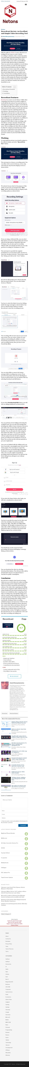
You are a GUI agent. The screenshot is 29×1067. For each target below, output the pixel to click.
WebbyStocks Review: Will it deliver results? (18, 772)
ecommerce (8, 997)
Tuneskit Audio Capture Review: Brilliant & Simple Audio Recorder (19, 736)
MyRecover (4, 838)
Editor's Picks (9, 999)
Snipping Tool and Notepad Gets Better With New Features (14, 904)
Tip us (7, 951)
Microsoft (8, 1017)
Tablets (7, 1040)
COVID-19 (13, 52)
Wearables (8, 1052)
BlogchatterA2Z (9, 981)
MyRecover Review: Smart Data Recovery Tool (19, 730)
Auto (7, 976)
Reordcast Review (14, 713)
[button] (14, 87)
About (7, 936)
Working (5, 91)
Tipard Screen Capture (7, 877)
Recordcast (4, 713)
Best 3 (7, 979)
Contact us (8, 938)
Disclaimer (8, 941)
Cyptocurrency (9, 992)
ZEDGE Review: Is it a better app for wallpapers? (19, 752)
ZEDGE (3, 848)
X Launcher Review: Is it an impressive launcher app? (18, 765)
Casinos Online (14, 925)
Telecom (7, 1045)
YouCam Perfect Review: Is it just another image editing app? (19, 758)
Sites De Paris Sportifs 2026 (14, 922)
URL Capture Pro (5, 872)
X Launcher (4, 857)
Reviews (3, 29)
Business (8, 984)
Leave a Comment (7, 795)
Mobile (7, 1019)
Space (7, 1037)
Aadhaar (8, 959)
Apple (7, 969)
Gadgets (8, 1002)
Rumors (7, 1035)
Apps (7, 971)
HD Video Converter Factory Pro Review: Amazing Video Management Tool (19, 744)
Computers (8, 989)
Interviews (8, 1014)
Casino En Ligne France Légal (14, 920)
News (7, 1024)
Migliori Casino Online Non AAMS (14, 923)
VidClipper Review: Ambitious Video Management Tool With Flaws (19, 778)
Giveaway (8, 1009)
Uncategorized (9, 1047)
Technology (8, 1042)
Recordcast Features (9, 89)
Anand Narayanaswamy (8, 36)
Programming (9, 1029)
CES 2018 (8, 986)
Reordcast (4, 100)
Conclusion (6, 93)
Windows (8, 1055)
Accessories (8, 964)
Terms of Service (9, 948)
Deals (7, 994)
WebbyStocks (4, 862)
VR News (8, 1050)
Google (7, 1012)
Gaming (7, 1004)
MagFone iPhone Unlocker (8, 833)
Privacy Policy (9, 943)
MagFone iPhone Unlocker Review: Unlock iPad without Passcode (20, 722)
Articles (7, 974)
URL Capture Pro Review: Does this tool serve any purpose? (19, 786)
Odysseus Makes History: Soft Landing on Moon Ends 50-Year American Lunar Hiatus (13, 892)
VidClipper (3, 867)
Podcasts (8, 1027)
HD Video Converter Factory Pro (9, 843)
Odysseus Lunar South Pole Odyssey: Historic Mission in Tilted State (13, 888)
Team (7, 946)
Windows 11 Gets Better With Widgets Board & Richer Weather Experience (13, 900)
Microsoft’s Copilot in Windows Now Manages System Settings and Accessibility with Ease (13, 896)
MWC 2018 (8, 1022)
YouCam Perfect (5, 852)
